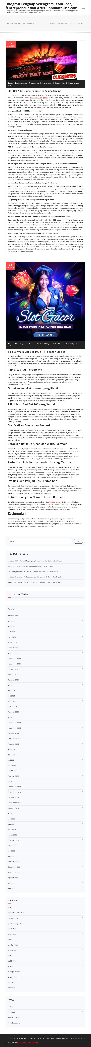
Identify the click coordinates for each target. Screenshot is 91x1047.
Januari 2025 (13, 717)
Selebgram (12, 950)
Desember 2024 (14, 722)
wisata (10, 982)
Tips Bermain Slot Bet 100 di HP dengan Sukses (36, 351)
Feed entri (12, 1012)
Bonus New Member (16, 913)
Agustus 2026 (13, 616)
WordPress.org (14, 1023)
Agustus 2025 (13, 680)
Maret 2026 (12, 642)
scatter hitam (13, 945)
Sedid (11, 83)
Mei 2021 (11, 888)
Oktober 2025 (13, 669)
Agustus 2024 (13, 744)
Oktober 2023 (13, 797)
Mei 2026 (11, 632)
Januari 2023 (13, 845)
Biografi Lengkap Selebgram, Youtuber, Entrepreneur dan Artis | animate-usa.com (42, 6)
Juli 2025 (11, 685)
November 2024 (14, 728)
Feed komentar (14, 1017)
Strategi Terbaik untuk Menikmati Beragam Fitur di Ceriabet (31, 566)
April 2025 (12, 701)
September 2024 (14, 738)
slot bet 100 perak (58, 83)
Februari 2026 (13, 648)
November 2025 (14, 664)
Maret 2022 (12, 856)
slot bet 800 (69, 83)
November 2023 (14, 792)
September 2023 (14, 803)
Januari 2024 (13, 781)
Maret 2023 (12, 835)
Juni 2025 (11, 690)
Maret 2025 (12, 706)
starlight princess (15, 971)
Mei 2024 (11, 760)
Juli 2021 (11, 883)
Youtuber (11, 988)
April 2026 (12, 637)
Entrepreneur (13, 918)
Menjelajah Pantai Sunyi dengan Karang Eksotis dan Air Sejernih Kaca (34, 582)
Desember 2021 (14, 867)
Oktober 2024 (13, 733)
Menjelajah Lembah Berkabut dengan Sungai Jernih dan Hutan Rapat (34, 577)
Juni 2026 (11, 626)
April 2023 (12, 829)
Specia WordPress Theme (27, 1042)
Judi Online (12, 929)
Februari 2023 (13, 840)
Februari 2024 (13, 776)
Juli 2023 (11, 813)
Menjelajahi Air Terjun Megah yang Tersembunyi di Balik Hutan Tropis (35, 561)
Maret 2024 (12, 771)
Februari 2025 (13, 712)
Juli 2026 (11, 621)
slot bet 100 (35, 83)
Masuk (10, 1007)
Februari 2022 (13, 861)
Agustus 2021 (13, 877)
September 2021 (14, 872)
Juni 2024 (11, 755)
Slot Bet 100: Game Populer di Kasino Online (34, 91)
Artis (10, 907)
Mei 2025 (11, 696)
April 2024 (12, 765)
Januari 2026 (13, 653)
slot (9, 955)
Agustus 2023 (13, 808)
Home (52, 23)
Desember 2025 (14, 658)
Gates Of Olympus (15, 923)
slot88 (10, 966)
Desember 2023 (14, 787)
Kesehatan (12, 934)
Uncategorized (22, 83)
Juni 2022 (11, 851)
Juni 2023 (11, 819)
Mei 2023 (11, 824)
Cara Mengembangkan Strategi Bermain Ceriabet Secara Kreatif (33, 571)
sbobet (11, 939)
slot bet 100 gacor (46, 83)
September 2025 (14, 674)
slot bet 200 (53, 502)
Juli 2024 (11, 749)
